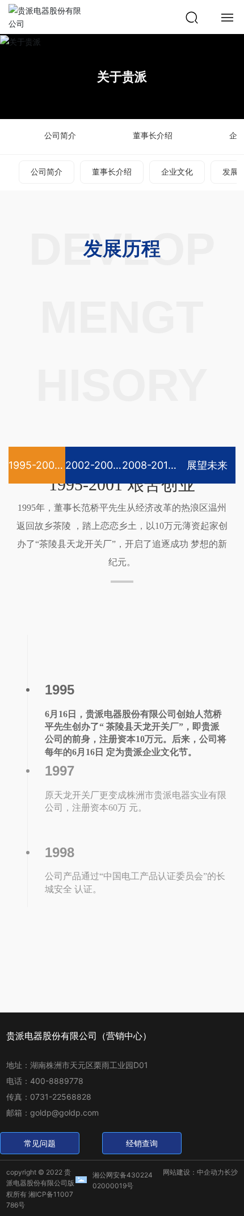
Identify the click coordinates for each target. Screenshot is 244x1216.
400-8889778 (56, 1081)
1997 (59, 770)
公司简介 (60, 135)
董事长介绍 (153, 135)
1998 (59, 852)
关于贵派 (122, 76)
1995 (59, 689)
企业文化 (177, 171)
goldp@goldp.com (64, 1112)
